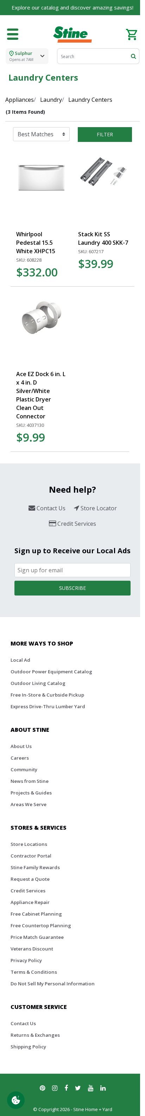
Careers (20, 758)
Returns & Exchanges (35, 1035)
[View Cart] (131, 34)
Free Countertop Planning (41, 925)
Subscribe (72, 588)
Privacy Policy (26, 960)
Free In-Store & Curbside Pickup (47, 695)
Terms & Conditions (34, 972)
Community (24, 769)
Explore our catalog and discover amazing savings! (72, 7)
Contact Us (23, 1023)
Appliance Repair (30, 902)
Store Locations (29, 844)
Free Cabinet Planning (36, 914)
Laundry (51, 100)
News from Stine (30, 781)
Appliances (19, 100)
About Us (21, 746)
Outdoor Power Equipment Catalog (51, 671)
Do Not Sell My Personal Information (53, 983)
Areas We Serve (28, 804)
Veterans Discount (32, 949)
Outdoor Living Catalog (38, 683)
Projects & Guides (31, 793)
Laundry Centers (90, 100)
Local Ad (20, 660)
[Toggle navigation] (12, 34)
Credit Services (28, 890)
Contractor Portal (31, 856)
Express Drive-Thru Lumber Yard (48, 706)
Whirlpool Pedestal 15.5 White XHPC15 (35, 242)
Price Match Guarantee (37, 937)
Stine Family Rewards (35, 867)
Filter (105, 134)
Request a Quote (30, 879)
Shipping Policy (28, 1046)
